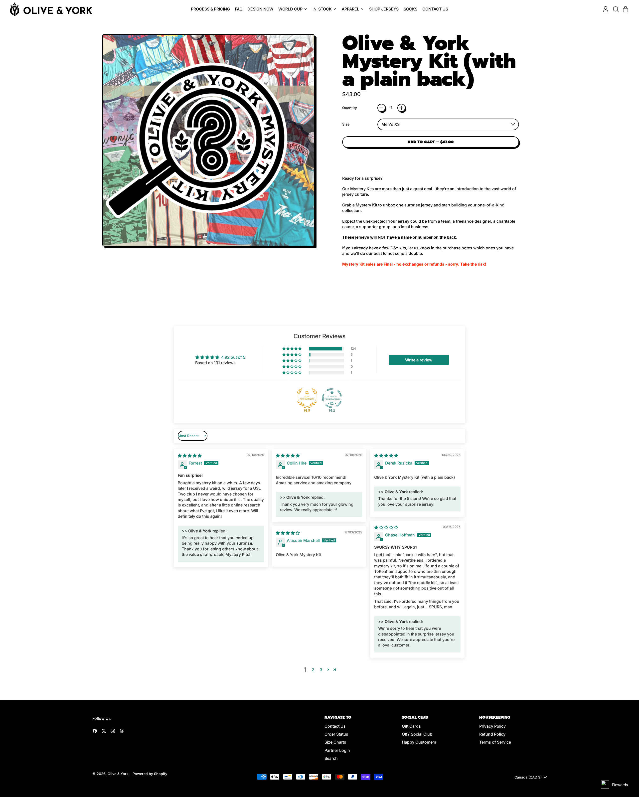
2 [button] (313, 669)
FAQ (238, 8)
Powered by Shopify (150, 774)
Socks (410, 8)
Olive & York (118, 774)
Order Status (336, 734)
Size (345, 124)
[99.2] (332, 398)
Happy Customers (419, 742)
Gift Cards (411, 726)
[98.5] (307, 398)
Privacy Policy (492, 726)
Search (331, 758)
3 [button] (321, 669)
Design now (260, 8)
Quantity (349, 108)
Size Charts (335, 742)
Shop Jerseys (384, 8)
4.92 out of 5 (233, 357)
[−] (381, 108)
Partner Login (337, 750)
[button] (615, 9)
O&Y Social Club (417, 734)
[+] (401, 108)
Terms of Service (495, 742)
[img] (190, 455)
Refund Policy (492, 734)
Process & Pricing (210, 8)
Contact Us (435, 8)
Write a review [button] (419, 359)
